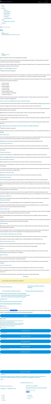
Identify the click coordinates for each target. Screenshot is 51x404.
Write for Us (4, 23)
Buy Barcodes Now (26, 330)
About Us (3, 6)
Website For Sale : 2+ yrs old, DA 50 (9, 21)
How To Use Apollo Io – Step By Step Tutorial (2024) (7, 325)
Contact (3, 19)
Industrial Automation (7, 13)
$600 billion (41, 236)
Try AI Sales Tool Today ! (25, 336)
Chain (10, 68)
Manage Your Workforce (25, 371)
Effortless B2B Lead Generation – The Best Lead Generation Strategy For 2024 (11, 324)
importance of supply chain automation (9, 293)
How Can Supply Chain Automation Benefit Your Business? (11, 303)
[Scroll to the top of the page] (0, 403)
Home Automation (7, 14)
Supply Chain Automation (7, 18)
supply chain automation (21, 293)
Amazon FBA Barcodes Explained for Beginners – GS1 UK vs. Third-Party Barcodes (12, 323)
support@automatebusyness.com (12, 312)
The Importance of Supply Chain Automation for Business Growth (11, 34)
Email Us (25, 315)
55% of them (2, 199)
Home (3, 5)
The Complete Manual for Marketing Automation (11, 290)
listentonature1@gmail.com (27, 312)
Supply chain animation (5, 54)
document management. (45, 103)
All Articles (5, 10)
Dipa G (3, 53)
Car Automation (6, 16)
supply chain (17, 121)
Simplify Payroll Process (25, 351)
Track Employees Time (25, 341)
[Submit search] (9, 27)
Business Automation (7, 11)
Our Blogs (3, 8)
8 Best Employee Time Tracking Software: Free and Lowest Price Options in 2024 (11, 320)
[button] (36, 2)
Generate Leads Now (25, 346)
